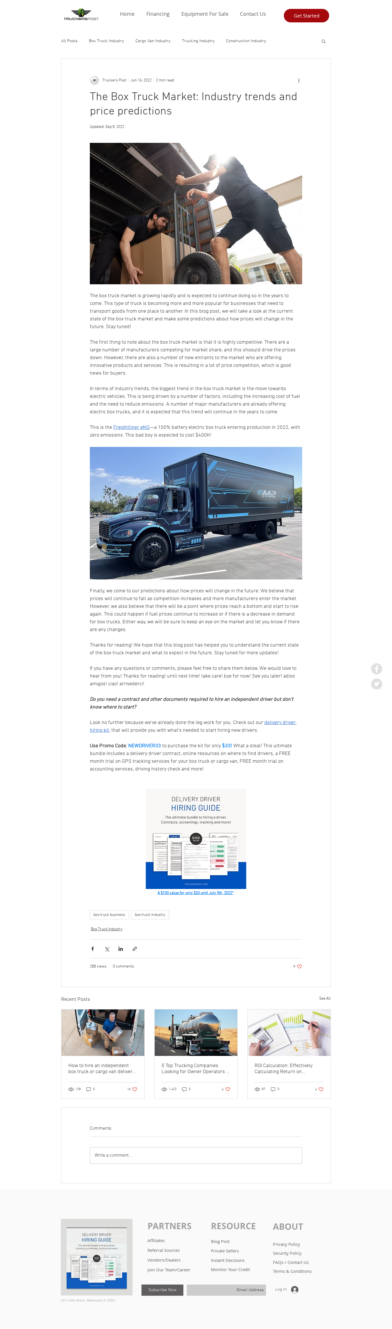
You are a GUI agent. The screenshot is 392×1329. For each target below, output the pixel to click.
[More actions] (298, 80)
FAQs (279, 1262)
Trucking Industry (198, 41)
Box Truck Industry (106, 41)
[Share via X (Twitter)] (106, 948)
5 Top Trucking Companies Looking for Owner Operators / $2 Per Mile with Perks (195, 1069)
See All (325, 998)
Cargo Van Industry (152, 41)
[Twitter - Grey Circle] (376, 684)
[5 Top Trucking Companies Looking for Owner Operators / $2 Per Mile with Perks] (196, 1032)
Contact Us (298, 1262)
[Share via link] (134, 948)
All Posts (69, 41)
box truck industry (150, 914)
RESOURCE (233, 1226)
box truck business (109, 914)
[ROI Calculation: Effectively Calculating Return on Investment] (289, 1032)
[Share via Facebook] (92, 948)
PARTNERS (170, 1226)
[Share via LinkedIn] (120, 948)
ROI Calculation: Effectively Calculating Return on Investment (284, 1069)
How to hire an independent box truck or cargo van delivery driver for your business (101, 1069)
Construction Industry (246, 41)
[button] (157, 14)
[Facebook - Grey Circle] (376, 668)
